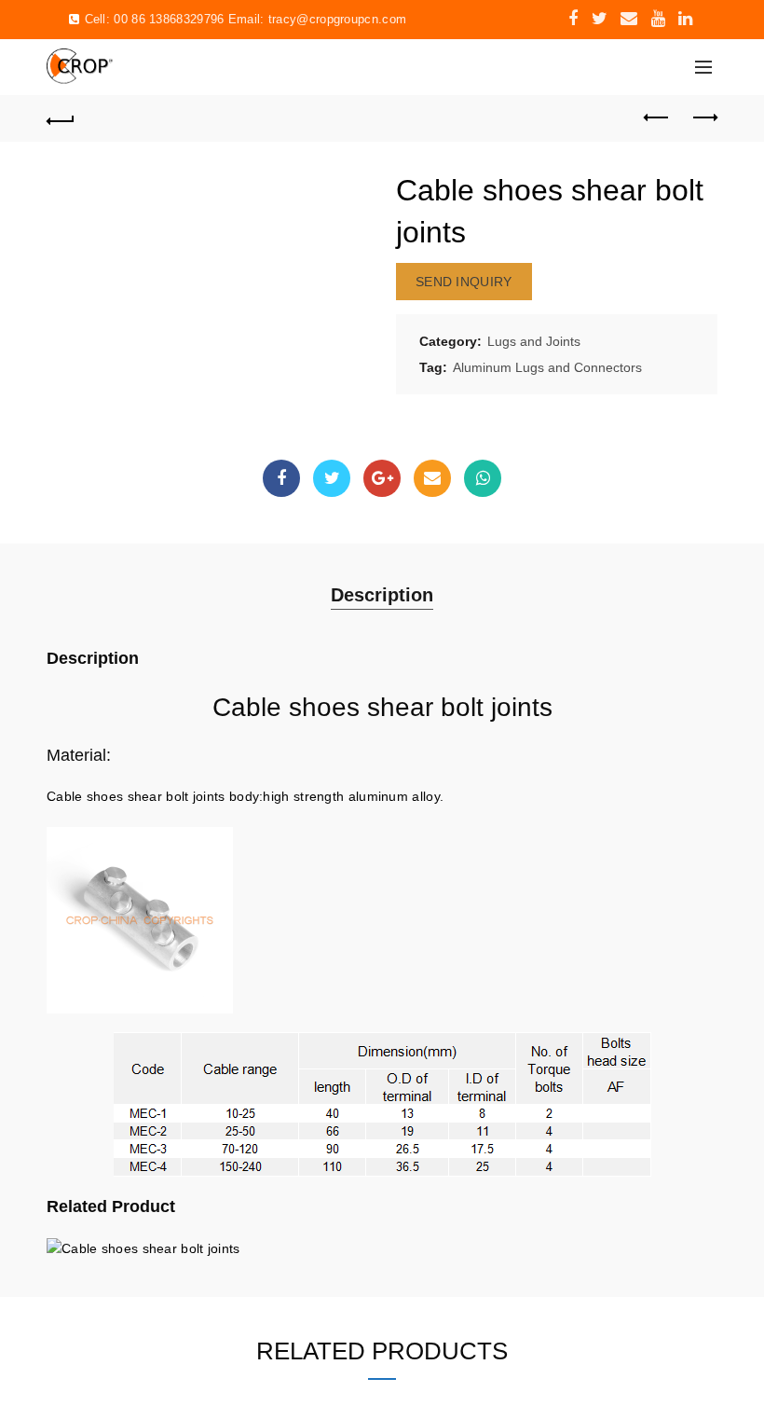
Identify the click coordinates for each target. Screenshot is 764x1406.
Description (382, 595)
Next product (703, 118)
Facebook (281, 478)
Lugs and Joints (533, 341)
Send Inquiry (464, 281)
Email (432, 478)
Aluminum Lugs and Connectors (547, 367)
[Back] (60, 118)
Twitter (331, 478)
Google (382, 478)
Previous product (657, 118)
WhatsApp (482, 478)
